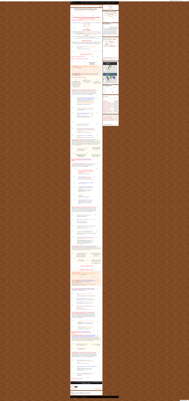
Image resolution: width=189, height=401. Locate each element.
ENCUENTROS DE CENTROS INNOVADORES (112, 38)
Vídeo (93, 103)
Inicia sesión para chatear (183, 400)
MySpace (73, 386)
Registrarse (171, 0)
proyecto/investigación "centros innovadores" (90, 31)
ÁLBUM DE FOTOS (87, 26)
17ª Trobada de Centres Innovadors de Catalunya (110, 16)
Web (91, 226)
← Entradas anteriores (74, 388)
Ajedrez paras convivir (89, 298)
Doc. (93, 73)
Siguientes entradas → (98, 388)
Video (81, 169)
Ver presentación (80, 183)
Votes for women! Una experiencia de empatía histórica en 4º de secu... (85, 361)
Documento (88, 226)
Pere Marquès (80, 10)
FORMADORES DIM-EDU (87, 20)
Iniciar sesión (175, 0)
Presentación (79, 136)
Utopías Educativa (81, 194)
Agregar (101, 6)
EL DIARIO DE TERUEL (87, 25)
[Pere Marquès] (71, 11)
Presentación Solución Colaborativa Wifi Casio (84, 103)
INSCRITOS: (86, 24)
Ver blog (94, 10)
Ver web (85, 183)
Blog (94, 73)
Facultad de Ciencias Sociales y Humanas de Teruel (91, 32)
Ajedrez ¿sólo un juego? (89, 301)
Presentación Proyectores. (90, 102)
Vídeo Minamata (82, 102)
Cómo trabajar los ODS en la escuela (86, 73)
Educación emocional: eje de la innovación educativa (85, 107)
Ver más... (104, 34)
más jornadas (105, 21)
